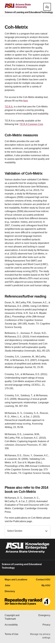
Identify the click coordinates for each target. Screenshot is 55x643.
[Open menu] (47, 7)
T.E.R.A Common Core (31, 124)
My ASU (46, 585)
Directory (10, 591)
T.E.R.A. (9, 106)
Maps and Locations (16, 579)
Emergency (44, 615)
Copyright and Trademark (12, 617)
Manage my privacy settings (40, 636)
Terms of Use (11, 634)
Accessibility (11, 624)
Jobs (7, 585)
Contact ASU (43, 579)
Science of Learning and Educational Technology (29, 12)
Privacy (46, 624)
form (25, 100)
